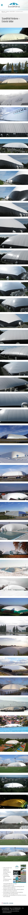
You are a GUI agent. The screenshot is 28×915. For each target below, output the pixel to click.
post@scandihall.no (7, 912)
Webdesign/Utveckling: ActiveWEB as (11, 911)
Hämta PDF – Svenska (8, 903)
